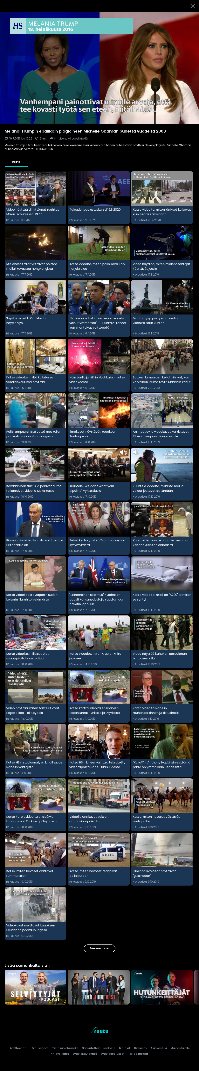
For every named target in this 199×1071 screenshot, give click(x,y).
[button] (99, 68)
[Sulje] (193, 6)
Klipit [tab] (16, 162)
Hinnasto (140, 1048)
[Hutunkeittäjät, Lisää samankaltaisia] (162, 987)
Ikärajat (124, 1048)
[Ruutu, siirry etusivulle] (99, 1031)
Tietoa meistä (138, 1054)
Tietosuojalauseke (65, 1048)
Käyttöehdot (19, 1048)
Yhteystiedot (60, 1054)
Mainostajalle (180, 1048)
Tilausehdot (39, 1048)
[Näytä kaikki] (99, 986)
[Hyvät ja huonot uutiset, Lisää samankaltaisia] (98, 987)
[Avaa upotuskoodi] (191, 16)
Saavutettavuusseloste (98, 1048)
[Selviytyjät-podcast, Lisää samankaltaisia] (35, 987)
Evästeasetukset (112, 1054)
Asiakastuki (159, 1048)
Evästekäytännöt (85, 1054)
